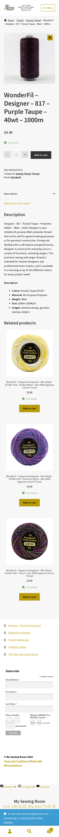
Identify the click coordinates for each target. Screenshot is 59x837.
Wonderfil (16, 177)
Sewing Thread (33, 20)
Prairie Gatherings (18, 640)
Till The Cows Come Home (23, 654)
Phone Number (12, 715)
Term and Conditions (16, 761)
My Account (10, 831)
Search (29, 831)
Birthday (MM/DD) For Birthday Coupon (40, 716)
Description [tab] (10, 193)
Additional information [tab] (17, 203)
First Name (11, 692)
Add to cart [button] (29, 408)
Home (11, 20)
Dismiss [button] (8, 822)
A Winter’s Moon (17, 647)
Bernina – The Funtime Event (24, 625)
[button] (50, 37)
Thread (19, 20)
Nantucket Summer (19, 632)
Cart (45, 828)
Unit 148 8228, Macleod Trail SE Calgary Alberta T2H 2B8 (29, 809)
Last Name (11, 704)
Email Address (13, 679)
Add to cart (41, 155)
